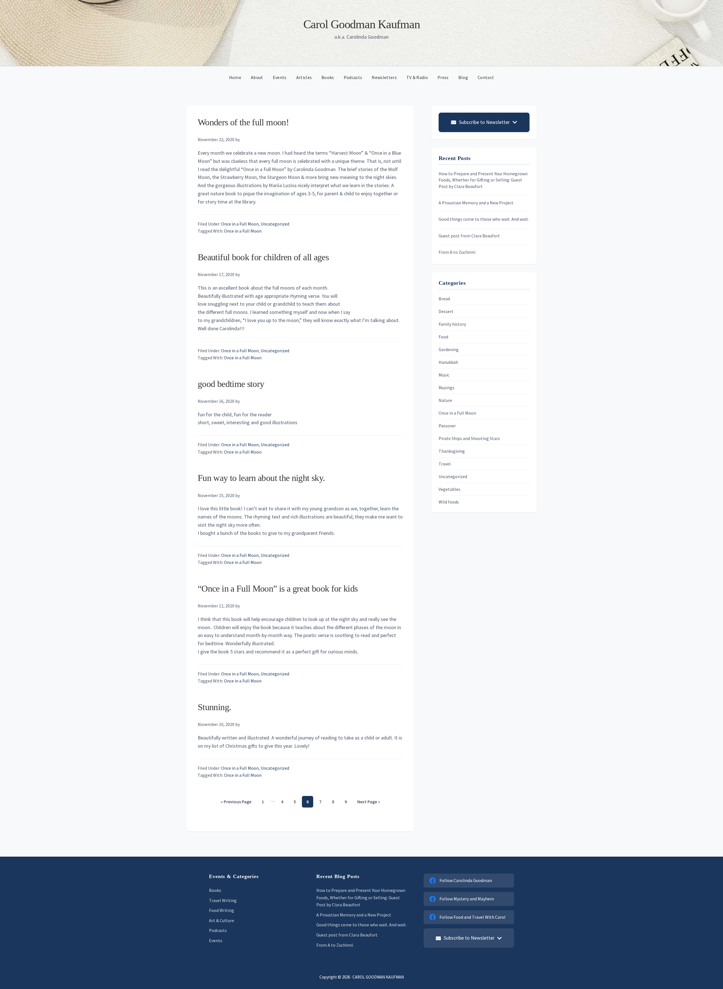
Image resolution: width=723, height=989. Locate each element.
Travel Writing (223, 900)
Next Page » (368, 803)
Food (443, 337)
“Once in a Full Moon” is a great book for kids (278, 588)
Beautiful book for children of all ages (263, 257)
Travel (445, 464)
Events (215, 940)
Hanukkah (448, 362)
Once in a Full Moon (240, 224)
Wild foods (449, 502)
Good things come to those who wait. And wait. (484, 219)
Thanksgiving (452, 451)
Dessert (446, 311)
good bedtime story (231, 384)
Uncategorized (275, 224)
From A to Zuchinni (457, 252)
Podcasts (218, 930)
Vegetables (449, 489)
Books (215, 890)
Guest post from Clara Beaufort (469, 236)
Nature (445, 400)
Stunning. (214, 707)
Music (444, 375)
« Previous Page (236, 803)
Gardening (449, 349)
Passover (447, 425)
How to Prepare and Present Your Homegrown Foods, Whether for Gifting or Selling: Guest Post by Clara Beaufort (483, 180)
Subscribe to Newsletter (484, 122)
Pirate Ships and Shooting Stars (469, 438)
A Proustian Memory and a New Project (476, 202)
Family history (452, 324)
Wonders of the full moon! (243, 122)
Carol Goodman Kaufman (361, 24)
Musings (446, 387)
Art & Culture (221, 920)
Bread (444, 298)
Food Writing (221, 910)
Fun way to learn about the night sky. (261, 478)
